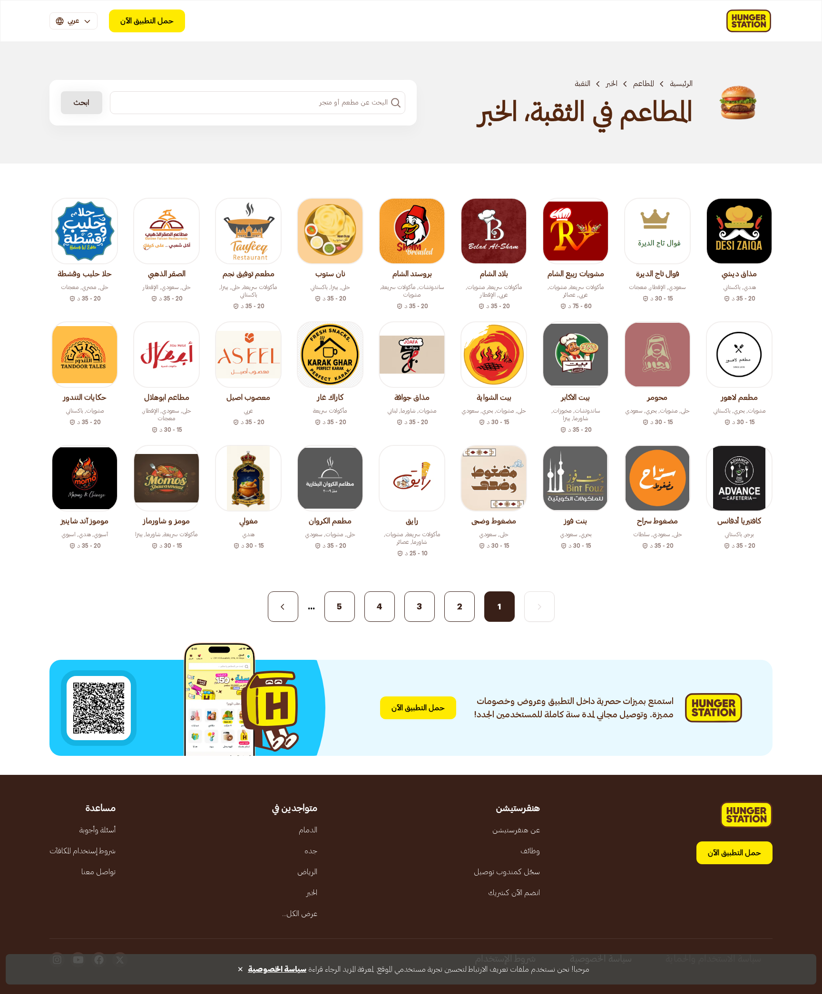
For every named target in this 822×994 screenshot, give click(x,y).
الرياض (307, 872)
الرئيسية (681, 83)
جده (310, 851)
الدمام (308, 830)
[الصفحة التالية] (283, 606)
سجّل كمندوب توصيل (507, 872)
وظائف (530, 851)
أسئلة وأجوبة (97, 830)
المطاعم (643, 83)
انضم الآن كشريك (514, 893)
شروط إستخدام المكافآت (82, 851)
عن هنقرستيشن (516, 830)
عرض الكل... (299, 913)
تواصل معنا (98, 872)
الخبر (611, 83)
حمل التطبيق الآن (147, 21)
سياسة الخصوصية (277, 969)
